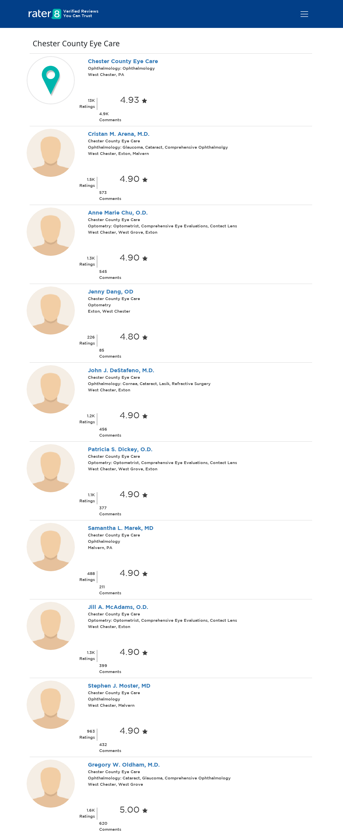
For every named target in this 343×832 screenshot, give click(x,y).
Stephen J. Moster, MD (119, 686)
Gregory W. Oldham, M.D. (124, 765)
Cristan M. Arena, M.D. (118, 134)
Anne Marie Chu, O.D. (118, 213)
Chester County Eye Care (123, 61)
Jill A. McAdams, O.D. (118, 607)
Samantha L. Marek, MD (120, 528)
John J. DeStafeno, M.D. (121, 370)
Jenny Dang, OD (110, 292)
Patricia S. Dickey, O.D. (120, 449)
